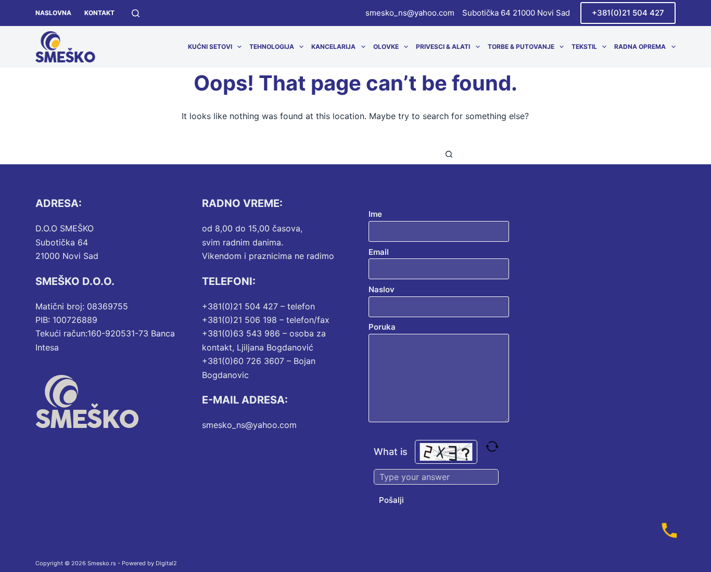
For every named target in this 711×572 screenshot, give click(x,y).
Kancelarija (333, 46)
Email (379, 252)
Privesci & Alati (443, 46)
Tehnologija (271, 46)
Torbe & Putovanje (521, 46)
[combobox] (345, 154)
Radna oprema (640, 46)
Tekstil (584, 46)
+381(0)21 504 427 (628, 13)
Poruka (382, 327)
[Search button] (449, 154)
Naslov (382, 289)
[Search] (135, 13)
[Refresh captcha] (492, 446)
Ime (375, 214)
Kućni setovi (210, 46)
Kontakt (99, 13)
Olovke (386, 46)
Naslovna (53, 13)
